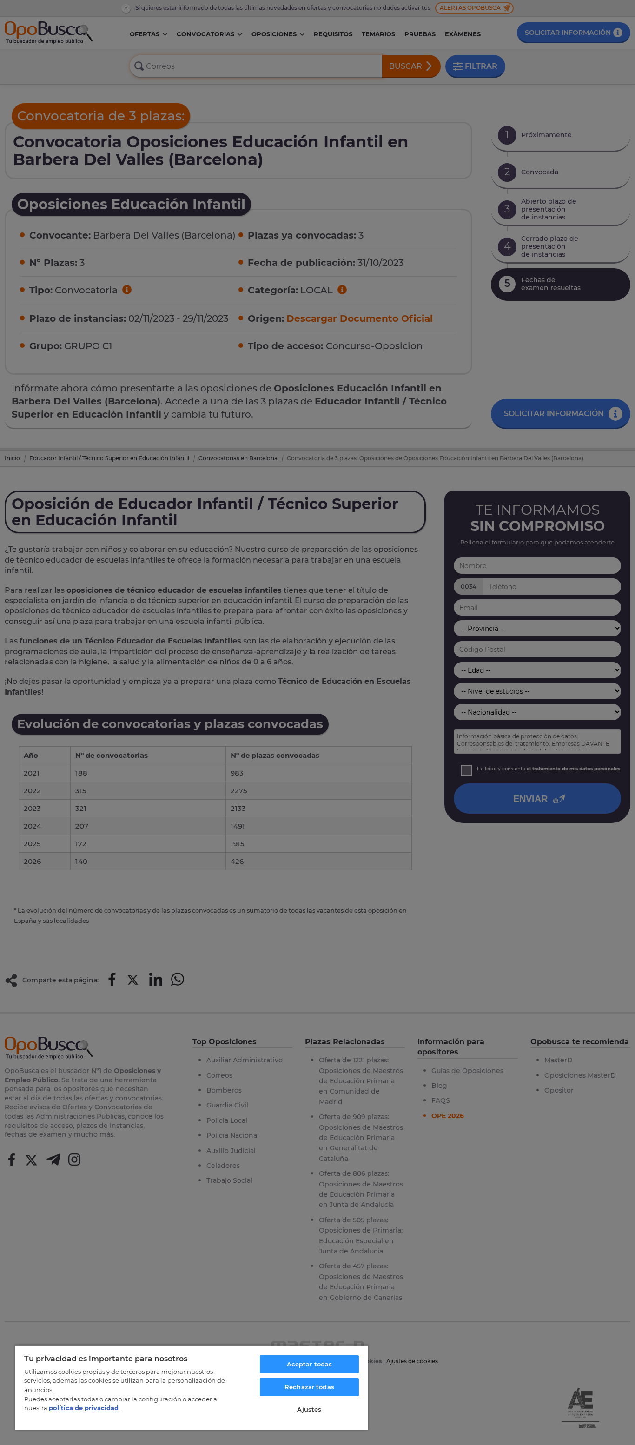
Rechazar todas (309, 1387)
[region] (191, 1387)
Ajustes (309, 1409)
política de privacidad (84, 1408)
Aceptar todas (309, 1364)
